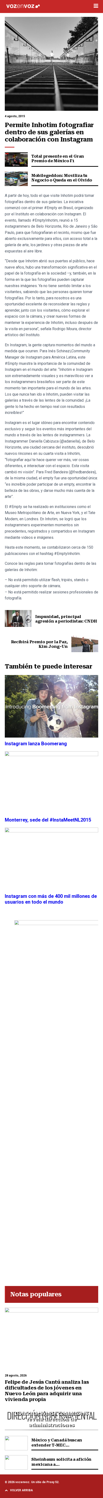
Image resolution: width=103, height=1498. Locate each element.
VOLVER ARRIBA (21, 1490)
